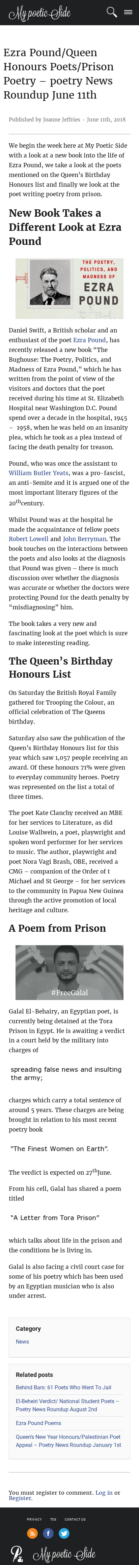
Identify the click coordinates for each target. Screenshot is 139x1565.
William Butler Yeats (38, 473)
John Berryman (84, 539)
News (22, 1342)
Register (20, 1498)
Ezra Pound (89, 340)
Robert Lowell (29, 539)
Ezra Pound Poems (38, 1423)
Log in (104, 1492)
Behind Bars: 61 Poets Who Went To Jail (63, 1387)
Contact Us (75, 1519)
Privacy (34, 1519)
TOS (53, 1519)
